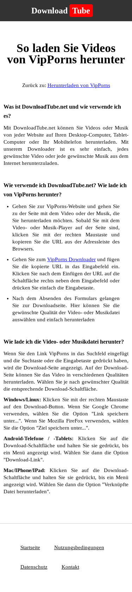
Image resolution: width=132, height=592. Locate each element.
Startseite (30, 547)
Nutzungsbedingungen (79, 547)
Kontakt (70, 567)
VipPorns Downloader (71, 259)
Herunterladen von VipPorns (79, 85)
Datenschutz (34, 567)
